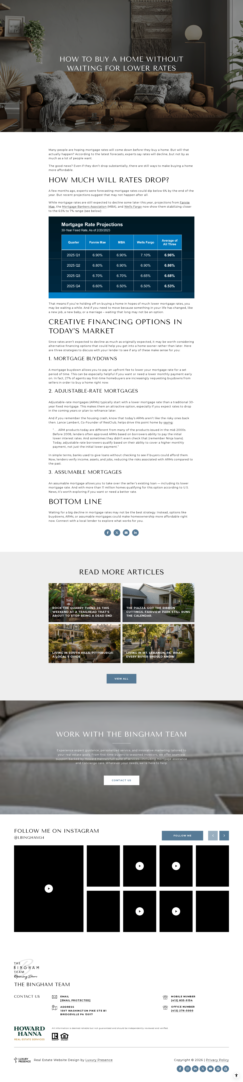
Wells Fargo (133, 206)
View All (121, 678)
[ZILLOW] (225, 1068)
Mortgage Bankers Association (84, 206)
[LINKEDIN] (195, 1068)
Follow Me (183, 835)
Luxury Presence (99, 1060)
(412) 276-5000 (182, 1010)
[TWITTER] (203, 1068)
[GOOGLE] (218, 1068)
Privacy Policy (217, 1060)
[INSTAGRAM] (187, 1068)
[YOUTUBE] (210, 1068)
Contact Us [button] (121, 780)
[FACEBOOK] (180, 1068)
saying (168, 422)
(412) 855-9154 (182, 1000)
